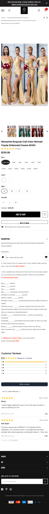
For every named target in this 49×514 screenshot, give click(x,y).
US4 (26, 162)
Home (3, 17)
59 (5, 227)
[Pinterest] (6, 489)
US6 (32, 162)
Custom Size (5, 162)
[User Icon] (39, 10)
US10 (4, 168)
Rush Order (15, 341)
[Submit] (45, 481)
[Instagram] (11, 489)
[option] (24, 75)
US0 (13, 162)
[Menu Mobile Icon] (2, 10)
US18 (29, 168)
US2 (20, 162)
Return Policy (17, 338)
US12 (10, 168)
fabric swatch (19, 266)
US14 (16, 168)
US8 (39, 162)
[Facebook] (2, 489)
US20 (35, 168)
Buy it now (24, 223)
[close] (46, 3)
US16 (23, 168)
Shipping (6, 338)
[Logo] (24, 10)
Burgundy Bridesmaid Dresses (17, 17)
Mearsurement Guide (11, 277)
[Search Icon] (9, 10)
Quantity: (4, 197)
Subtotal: (4, 208)
